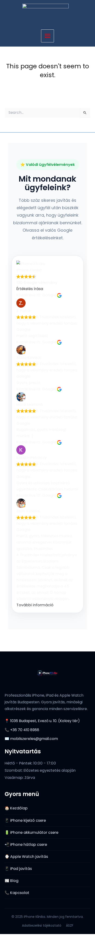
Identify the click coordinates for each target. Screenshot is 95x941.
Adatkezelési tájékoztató (41, 925)
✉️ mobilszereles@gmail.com (31, 738)
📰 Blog (11, 880)
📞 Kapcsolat (17, 892)
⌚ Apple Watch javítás (26, 856)
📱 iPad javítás (18, 868)
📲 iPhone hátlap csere (26, 844)
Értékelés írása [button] (29, 288)
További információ (34, 605)
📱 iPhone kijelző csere (25, 820)
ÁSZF (69, 925)
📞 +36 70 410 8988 (22, 730)
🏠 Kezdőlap (16, 808)
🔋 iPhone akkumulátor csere (31, 832)
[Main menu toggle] (47, 36)
